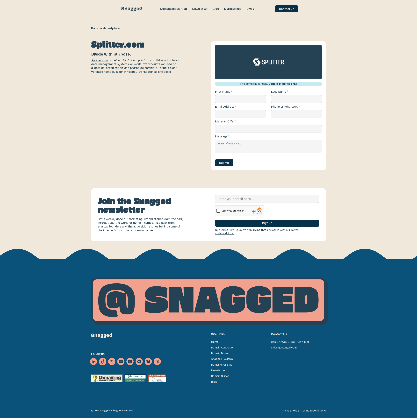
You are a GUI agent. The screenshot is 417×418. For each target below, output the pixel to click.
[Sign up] (267, 223)
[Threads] (157, 361)
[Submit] (224, 162)
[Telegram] (139, 361)
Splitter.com (99, 60)
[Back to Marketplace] (105, 28)
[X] (102, 362)
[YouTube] (120, 361)
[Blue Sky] (148, 361)
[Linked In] (93, 361)
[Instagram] (130, 361)
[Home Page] (131, 8)
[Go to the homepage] (101, 335)
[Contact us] (286, 8)
